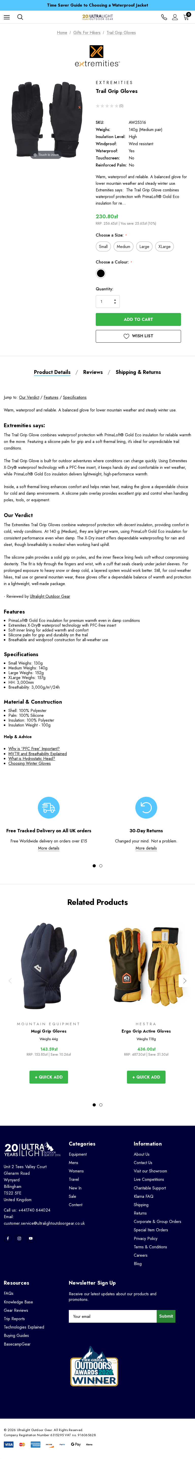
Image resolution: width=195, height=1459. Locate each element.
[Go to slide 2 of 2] (100, 865)
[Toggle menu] (7, 17)
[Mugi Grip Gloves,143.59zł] (49, 966)
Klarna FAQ (143, 1196)
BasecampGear (17, 1344)
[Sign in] (175, 17)
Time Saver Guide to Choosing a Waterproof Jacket (97, 5)
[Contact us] (164, 17)
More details (48, 848)
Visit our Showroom (150, 1171)
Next (184, 980)
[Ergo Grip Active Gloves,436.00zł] (146, 966)
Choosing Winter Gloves (29, 763)
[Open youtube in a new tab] (31, 1238)
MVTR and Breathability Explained (37, 754)
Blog (138, 1264)
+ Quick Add (49, 1077)
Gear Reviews (16, 1310)
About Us (142, 1154)
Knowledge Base (18, 1302)
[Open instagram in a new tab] (19, 1238)
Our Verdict (29, 397)
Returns (140, 1213)
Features (51, 397)
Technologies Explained (24, 1327)
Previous (10, 980)
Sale (72, 1196)
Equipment (78, 1154)
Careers (141, 1255)
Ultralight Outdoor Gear (50, 596)
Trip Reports (14, 1319)
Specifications (75, 397)
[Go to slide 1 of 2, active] (94, 865)
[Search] (20, 17)
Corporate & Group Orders (157, 1221)
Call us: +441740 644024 (27, 1210)
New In (75, 1188)
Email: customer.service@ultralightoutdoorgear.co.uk (44, 1220)
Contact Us (143, 1163)
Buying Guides (16, 1335)
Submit (166, 1316)
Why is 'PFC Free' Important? (34, 749)
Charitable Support (150, 1188)
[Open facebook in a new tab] (8, 1238)
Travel (74, 1179)
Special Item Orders (151, 1230)
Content (75, 1205)
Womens (76, 1171)
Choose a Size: (111, 235)
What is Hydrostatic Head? (31, 758)
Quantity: (104, 289)
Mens (73, 1163)
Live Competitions (149, 1179)
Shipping (141, 1205)
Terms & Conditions (150, 1247)
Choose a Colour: (114, 262)
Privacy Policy (145, 1238)
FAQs (8, 1293)
